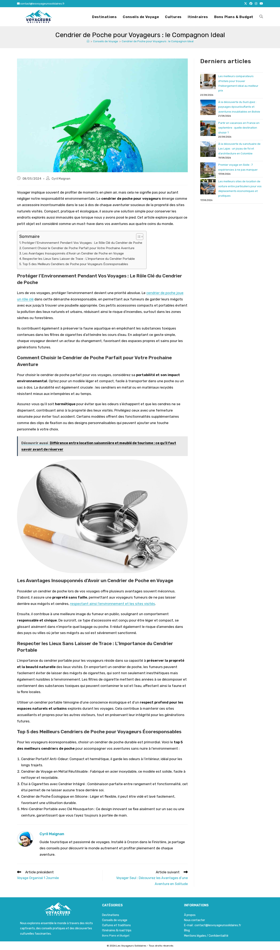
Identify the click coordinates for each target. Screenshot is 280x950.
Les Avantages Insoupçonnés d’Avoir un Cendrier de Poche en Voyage (73, 253)
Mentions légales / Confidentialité (206, 935)
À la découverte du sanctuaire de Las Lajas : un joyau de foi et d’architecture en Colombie (239, 148)
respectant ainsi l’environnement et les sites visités (112, 604)
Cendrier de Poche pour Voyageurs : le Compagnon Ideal (157, 41)
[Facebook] (251, 4)
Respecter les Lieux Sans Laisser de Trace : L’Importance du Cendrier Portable (78, 259)
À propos (190, 915)
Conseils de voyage (114, 920)
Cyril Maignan (61, 178)
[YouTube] (260, 4)
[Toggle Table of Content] (137, 236)
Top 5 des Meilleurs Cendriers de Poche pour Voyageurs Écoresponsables (75, 264)
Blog (187, 930)
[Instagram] (256, 4)
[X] (245, 4)
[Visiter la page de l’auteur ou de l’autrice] (25, 839)
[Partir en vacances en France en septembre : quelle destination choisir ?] (208, 128)
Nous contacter (194, 920)
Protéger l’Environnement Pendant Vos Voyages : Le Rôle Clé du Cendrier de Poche (82, 243)
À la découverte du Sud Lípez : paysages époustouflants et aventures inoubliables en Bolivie (239, 106)
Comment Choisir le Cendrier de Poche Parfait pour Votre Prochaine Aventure (78, 248)
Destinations (110, 915)
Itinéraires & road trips (116, 930)
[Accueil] (88, 41)
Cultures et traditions (116, 925)
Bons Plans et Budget (115, 935)
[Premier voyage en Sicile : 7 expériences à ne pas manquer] (208, 170)
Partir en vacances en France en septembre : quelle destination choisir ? (239, 127)
